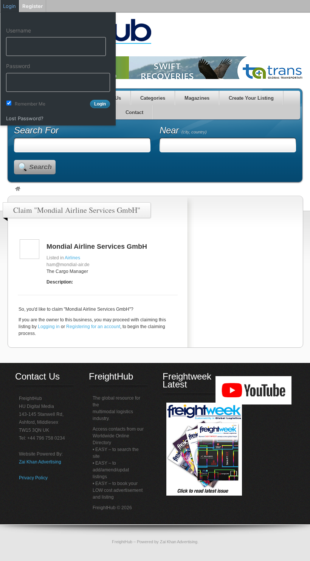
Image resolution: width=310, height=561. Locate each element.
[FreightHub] (17, 189)
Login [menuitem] (9, 6)
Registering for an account (93, 326)
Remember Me (30, 104)
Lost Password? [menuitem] (24, 118)
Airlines (72, 257)
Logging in (49, 326)
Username (18, 30)
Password (18, 66)
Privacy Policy (33, 477)
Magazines (196, 98)
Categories (152, 98)
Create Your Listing (251, 98)
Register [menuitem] (32, 6)
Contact (134, 112)
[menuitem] (58, 19)
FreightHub (122, 541)
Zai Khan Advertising (40, 462)
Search (40, 167)
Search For (36, 130)
